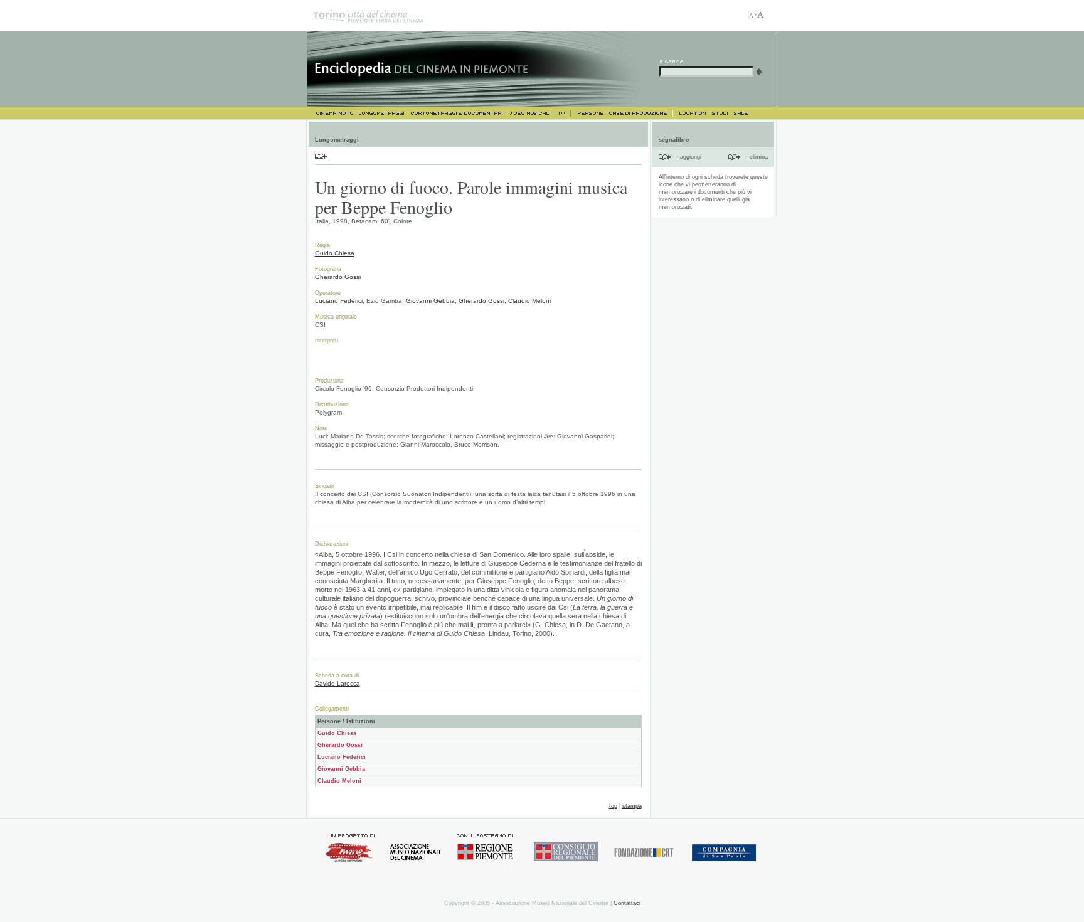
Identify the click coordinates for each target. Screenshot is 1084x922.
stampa (632, 806)
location (691, 113)
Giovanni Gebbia (430, 300)
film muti (331, 113)
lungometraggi (382, 113)
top (613, 806)
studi (719, 113)
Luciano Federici (339, 300)
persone (589, 113)
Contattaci (627, 903)
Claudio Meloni (529, 300)
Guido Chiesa (334, 253)
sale (741, 113)
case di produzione (640, 113)
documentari (456, 113)
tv (563, 113)
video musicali (529, 113)
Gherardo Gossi (338, 276)
